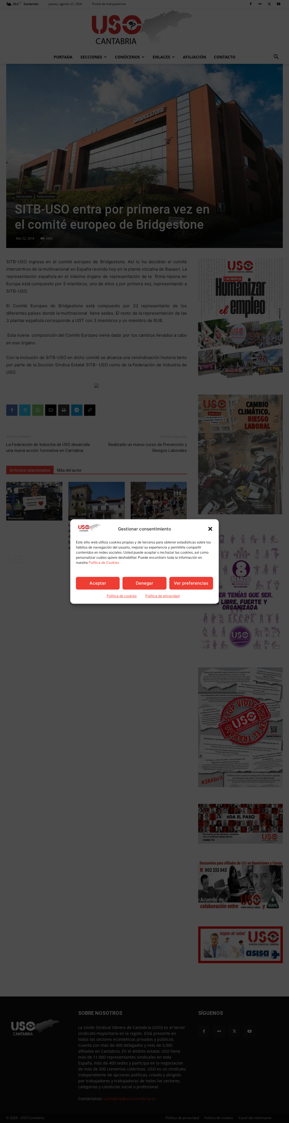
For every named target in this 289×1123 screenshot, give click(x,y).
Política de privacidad (162, 596)
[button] (210, 529)
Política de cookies (122, 596)
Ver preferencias (191, 583)
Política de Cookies (104, 563)
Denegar (144, 583)
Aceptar (97, 583)
